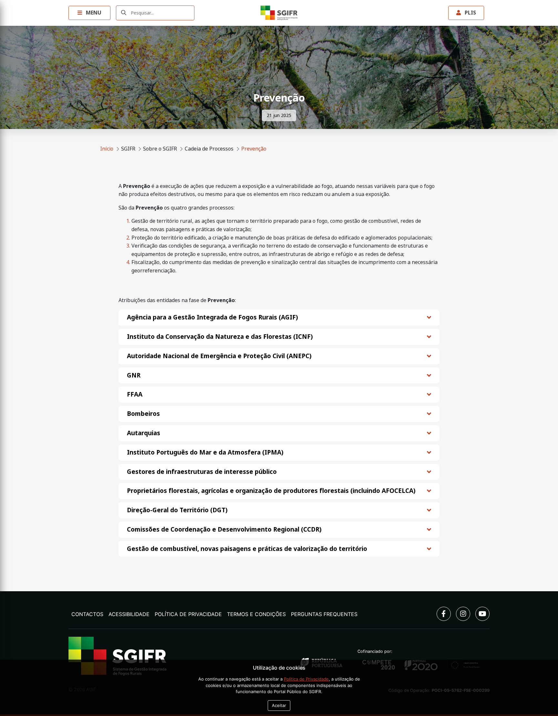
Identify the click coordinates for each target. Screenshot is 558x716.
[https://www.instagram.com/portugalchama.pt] (463, 614)
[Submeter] (124, 13)
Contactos (87, 614)
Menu (93, 12)
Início (106, 148)
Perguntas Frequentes (324, 614)
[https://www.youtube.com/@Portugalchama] (482, 614)
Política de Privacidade (188, 614)
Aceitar (279, 705)
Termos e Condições (256, 614)
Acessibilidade (129, 614)
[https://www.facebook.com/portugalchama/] (444, 614)
